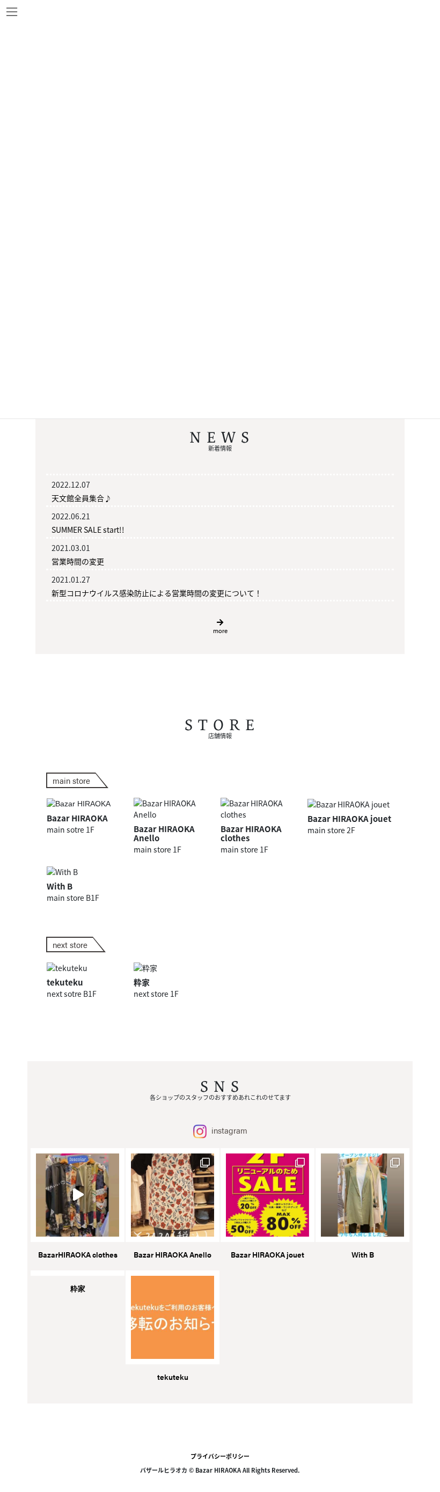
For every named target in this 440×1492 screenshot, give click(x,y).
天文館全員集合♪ (82, 498)
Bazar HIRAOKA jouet (267, 1254)
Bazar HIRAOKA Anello (172, 1254)
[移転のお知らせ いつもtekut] (172, 1317)
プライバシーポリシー (220, 1456)
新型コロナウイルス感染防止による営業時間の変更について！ (157, 592)
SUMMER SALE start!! (88, 529)
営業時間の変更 (78, 561)
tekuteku (172, 1376)
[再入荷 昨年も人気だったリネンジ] (362, 1195)
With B (362, 1254)
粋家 (77, 1288)
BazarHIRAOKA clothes (78, 1254)
